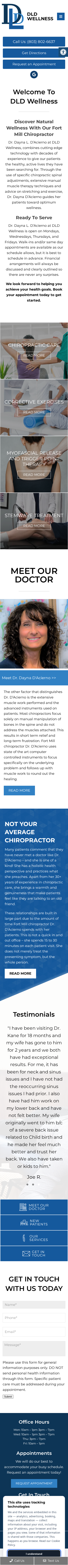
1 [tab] (27, 1184)
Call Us (19, 1561)
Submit (8, 1396)
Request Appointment (34, 1483)
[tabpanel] (34, 1104)
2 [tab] (33, 1184)
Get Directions (34, 53)
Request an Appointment (34, 64)
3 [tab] (39, 1184)
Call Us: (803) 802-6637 (34, 41)
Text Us (53, 1561)
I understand (34, 1553)
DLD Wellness (40, 16)
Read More (34, 355)
